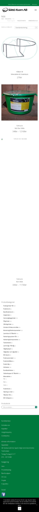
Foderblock (6, 389)
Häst (4, 385)
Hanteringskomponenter (10, 339)
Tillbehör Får (7, 395)
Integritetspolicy (6, 432)
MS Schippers (7, 398)
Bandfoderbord (8, 312)
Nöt (4, 382)
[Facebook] (2, 1)
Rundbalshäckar (8, 370)
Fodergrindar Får (8, 306)
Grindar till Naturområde (10, 327)
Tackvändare (7, 343)
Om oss (3, 477)
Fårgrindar (6, 321)
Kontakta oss (5, 425)
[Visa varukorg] (31, 9)
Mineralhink (8, 19)
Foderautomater (8, 358)
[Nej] (37, 505)
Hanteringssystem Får (10, 336)
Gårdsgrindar (7, 324)
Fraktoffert (4, 484)
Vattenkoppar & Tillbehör (11, 373)
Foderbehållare (8, 361)
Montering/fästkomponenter (12, 330)
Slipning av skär (8, 392)
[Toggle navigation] (36, 9)
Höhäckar (6, 367)
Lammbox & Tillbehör (9, 333)
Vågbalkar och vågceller (10, 352)
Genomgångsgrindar (9, 318)
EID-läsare (6, 355)
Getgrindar (6, 315)
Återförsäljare (5, 473)
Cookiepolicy (5, 436)
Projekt (3, 480)
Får (4, 379)
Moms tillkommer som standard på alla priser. (19, 4)
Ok (19, 508)
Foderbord (6, 309)
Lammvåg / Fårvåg (8, 346)
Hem (2, 19)
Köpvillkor (4, 429)
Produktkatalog (6, 470)
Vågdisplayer (7, 349)
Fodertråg (6, 364)
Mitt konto (34, 4)
